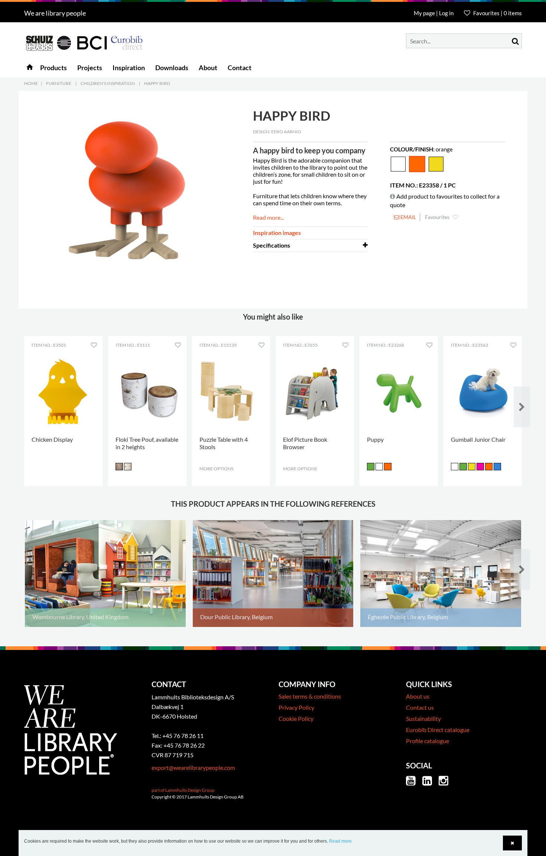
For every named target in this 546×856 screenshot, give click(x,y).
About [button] (208, 67)
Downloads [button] (171, 67)
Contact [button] (239, 67)
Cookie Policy (296, 718)
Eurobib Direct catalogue (437, 729)
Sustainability (423, 718)
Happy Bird (157, 83)
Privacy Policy (296, 707)
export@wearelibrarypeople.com (193, 767)
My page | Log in (434, 13)
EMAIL (407, 217)
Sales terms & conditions (310, 696)
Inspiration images (277, 232)
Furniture (58, 83)
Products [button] (53, 67)
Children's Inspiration (108, 83)
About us (417, 696)
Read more (340, 841)
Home (31, 83)
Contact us (420, 707)
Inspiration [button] (129, 67)
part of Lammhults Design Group (183, 790)
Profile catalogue (427, 740)
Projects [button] (89, 67)
